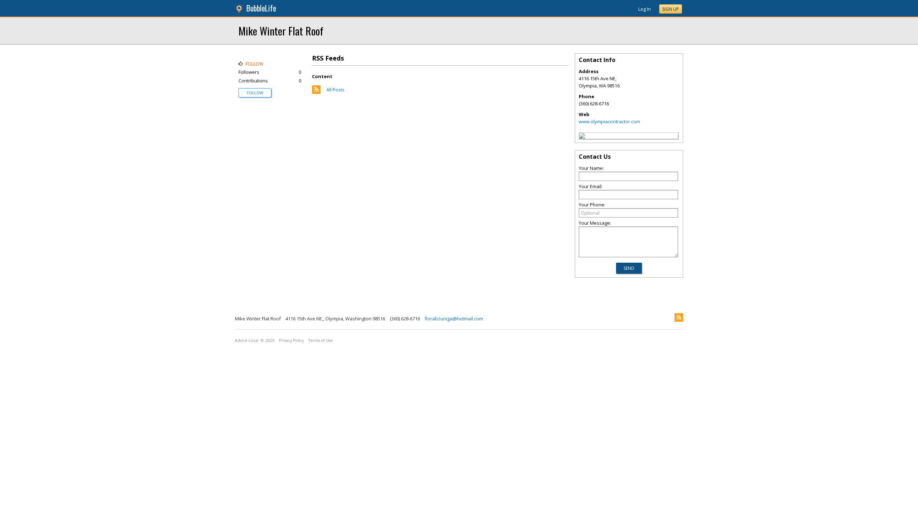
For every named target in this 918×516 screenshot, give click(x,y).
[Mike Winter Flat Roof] (582, 137)
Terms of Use (320, 340)
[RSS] (679, 317)
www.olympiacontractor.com (609, 121)
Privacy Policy (291, 340)
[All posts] (316, 92)
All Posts (335, 89)
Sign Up (670, 9)
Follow (255, 92)
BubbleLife (261, 8)
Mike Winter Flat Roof (280, 30)
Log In (644, 9)
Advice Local (247, 340)
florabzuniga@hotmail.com (454, 318)
